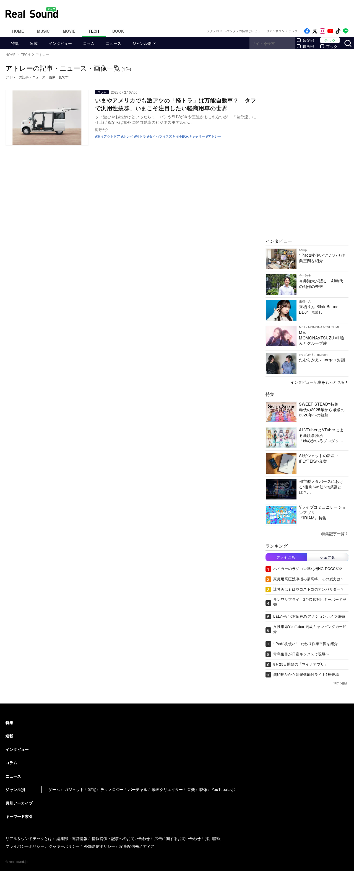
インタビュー (60, 43)
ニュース (113, 43)
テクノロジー (112, 789)
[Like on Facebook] (307, 31)
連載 (34, 43)
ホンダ (128, 136)
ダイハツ (155, 136)
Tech (93, 31)
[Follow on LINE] (345, 31)
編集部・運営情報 (71, 838)
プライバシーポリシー (25, 846)
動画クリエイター (167, 789)
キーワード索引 (19, 816)
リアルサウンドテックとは (29, 838)
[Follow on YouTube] (330, 31)
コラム (89, 43)
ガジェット (74, 789)
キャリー (198, 136)
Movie (69, 31)
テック (330, 40)
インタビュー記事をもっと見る (317, 382)
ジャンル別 (142, 43)
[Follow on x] (314, 31)
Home (18, 31)
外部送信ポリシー (99, 846)
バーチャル (137, 789)
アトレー (214, 136)
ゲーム (54, 789)
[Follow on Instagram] (322, 31)
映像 (203, 789)
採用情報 (213, 838)
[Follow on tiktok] (338, 31)
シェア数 (327, 557)
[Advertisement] (214, 12)
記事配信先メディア (136, 846)
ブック (332, 46)
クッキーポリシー (64, 846)
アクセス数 (286, 557)
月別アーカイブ (19, 803)
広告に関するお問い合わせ (177, 838)
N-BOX (183, 136)
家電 (92, 789)
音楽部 (308, 40)
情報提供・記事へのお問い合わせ (121, 838)
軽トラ (141, 136)
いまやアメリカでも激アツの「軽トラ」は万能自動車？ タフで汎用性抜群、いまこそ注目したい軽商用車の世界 (175, 104)
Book (118, 31)
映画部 (308, 46)
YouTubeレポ (223, 789)
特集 (15, 43)
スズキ (170, 136)
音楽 (191, 789)
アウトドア (111, 136)
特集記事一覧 (333, 533)
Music (43, 31)
